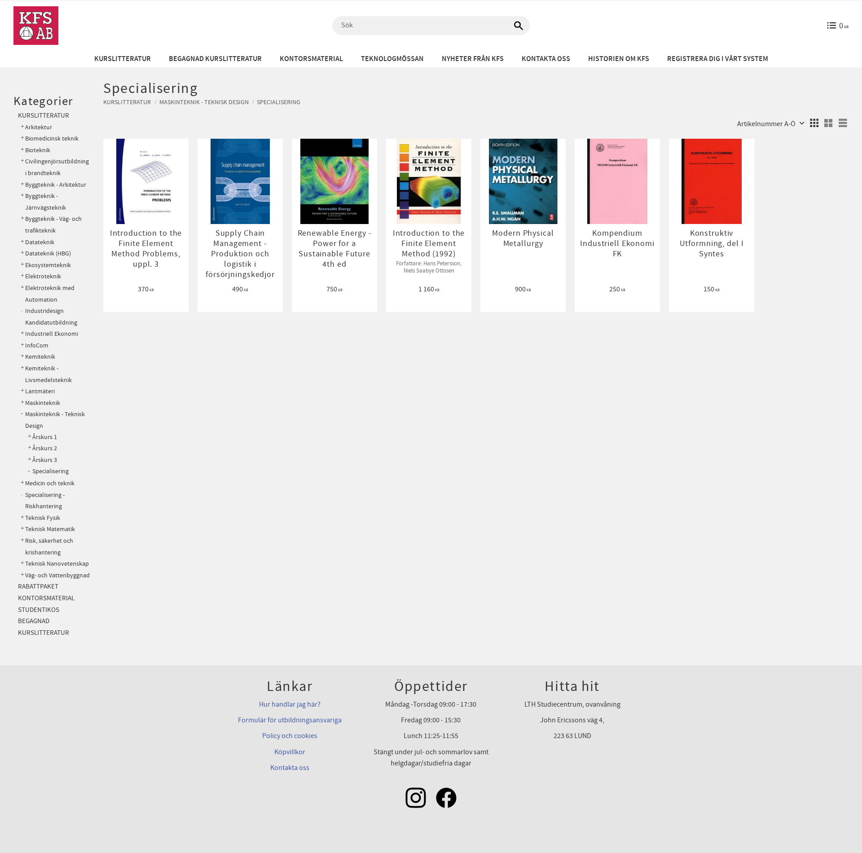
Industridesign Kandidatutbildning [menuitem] (51, 317)
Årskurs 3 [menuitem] (44, 460)
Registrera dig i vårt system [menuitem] (717, 59)
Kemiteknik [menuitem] (40, 356)
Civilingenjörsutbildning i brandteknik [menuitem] (57, 167)
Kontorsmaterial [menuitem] (311, 59)
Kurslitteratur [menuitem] (122, 59)
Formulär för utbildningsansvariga (290, 720)
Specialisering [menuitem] (50, 471)
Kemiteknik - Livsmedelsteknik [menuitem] (48, 374)
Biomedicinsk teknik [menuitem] (52, 138)
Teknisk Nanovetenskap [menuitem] (57, 563)
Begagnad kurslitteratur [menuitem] (215, 59)
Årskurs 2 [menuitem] (44, 448)
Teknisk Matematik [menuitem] (50, 529)
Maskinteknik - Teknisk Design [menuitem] (55, 420)
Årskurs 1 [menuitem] (44, 437)
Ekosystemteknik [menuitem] (48, 265)
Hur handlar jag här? (290, 704)
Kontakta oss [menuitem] (546, 59)
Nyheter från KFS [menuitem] (473, 59)
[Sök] (518, 25)
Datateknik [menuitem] (39, 242)
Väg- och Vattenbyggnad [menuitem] (57, 575)
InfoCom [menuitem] (36, 345)
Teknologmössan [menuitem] (392, 59)
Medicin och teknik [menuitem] (50, 483)
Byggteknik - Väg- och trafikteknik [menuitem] (53, 225)
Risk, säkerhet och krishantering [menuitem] (49, 546)
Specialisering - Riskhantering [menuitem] (45, 501)
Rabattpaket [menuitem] (38, 586)
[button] (814, 123)
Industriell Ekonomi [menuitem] (51, 334)
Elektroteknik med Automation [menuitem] (50, 294)
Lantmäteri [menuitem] (40, 391)
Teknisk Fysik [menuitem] (42, 518)
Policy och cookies (289, 735)
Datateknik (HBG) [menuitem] (48, 253)
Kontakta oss (289, 767)
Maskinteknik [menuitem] (42, 403)
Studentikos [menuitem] (38, 610)
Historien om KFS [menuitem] (618, 59)
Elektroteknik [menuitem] (43, 276)
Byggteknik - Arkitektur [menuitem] (55, 184)
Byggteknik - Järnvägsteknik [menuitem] (45, 202)
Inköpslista (150, 149)
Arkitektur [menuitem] (38, 127)
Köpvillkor (289, 751)
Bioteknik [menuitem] (37, 150)
